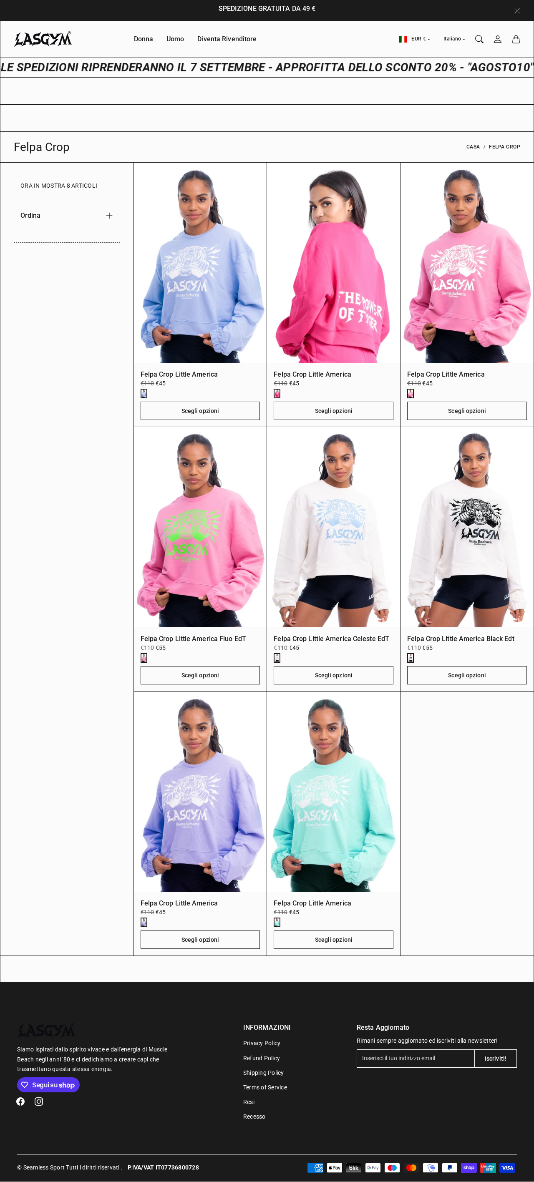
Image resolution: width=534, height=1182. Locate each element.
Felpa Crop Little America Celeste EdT (331, 639)
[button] (20, 1101)
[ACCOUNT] (498, 39)
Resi (248, 1102)
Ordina (30, 215)
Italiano (452, 39)
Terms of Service (265, 1087)
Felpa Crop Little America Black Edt (460, 639)
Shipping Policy (263, 1072)
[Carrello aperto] (516, 39)
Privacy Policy (262, 1043)
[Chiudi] (517, 10)
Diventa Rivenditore (227, 39)
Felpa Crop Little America (179, 374)
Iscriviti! (495, 1058)
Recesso (254, 1116)
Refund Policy (261, 1058)
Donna (144, 39)
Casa (473, 147)
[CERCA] (479, 39)
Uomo (175, 39)
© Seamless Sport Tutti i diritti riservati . (70, 1167)
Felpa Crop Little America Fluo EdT (193, 639)
